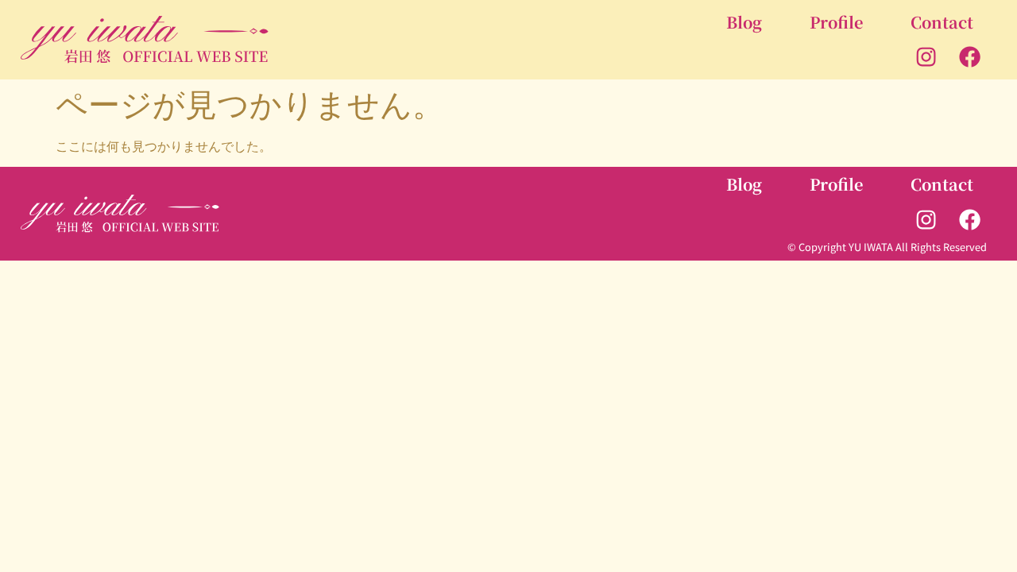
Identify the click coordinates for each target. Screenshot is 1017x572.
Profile (836, 21)
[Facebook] (970, 57)
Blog (744, 21)
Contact (942, 21)
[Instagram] (925, 57)
